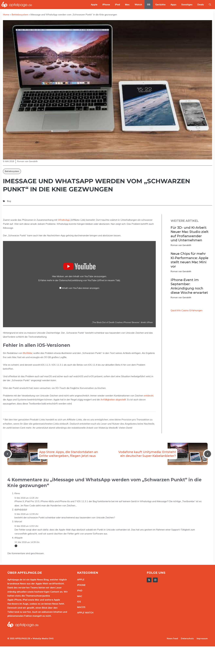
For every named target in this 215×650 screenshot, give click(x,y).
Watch (138, 4)
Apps (173, 4)
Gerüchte (160, 4)
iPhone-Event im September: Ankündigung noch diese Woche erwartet (189, 286)
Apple (94, 4)
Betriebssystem (12, 171)
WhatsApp (64, 219)
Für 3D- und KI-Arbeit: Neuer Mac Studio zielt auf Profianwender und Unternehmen (189, 234)
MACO (80, 607)
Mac (127, 4)
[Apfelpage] (16, 4)
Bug (9, 201)
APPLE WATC (84, 612)
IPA (79, 590)
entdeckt (148, 395)
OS (148, 4)
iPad (117, 4)
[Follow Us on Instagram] (155, 580)
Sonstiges (186, 4)
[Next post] (207, 453)
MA (79, 596)
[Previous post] (7, 453)
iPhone (106, 4)
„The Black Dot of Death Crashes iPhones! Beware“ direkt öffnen (122, 322)
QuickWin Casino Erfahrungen (186, 310)
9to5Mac (28, 353)
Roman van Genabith (181, 245)
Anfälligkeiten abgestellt (113, 399)
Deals (200, 4)
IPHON (80, 585)
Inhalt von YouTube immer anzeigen (80, 287)
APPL (80, 579)
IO (78, 601)
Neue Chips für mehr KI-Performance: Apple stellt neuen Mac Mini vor (189, 260)
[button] (210, 4)
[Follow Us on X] (149, 580)
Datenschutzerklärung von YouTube (89, 280)
